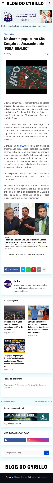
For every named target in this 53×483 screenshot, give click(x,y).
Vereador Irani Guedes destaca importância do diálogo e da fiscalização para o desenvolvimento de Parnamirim (38, 327)
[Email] (39, 269)
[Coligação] (14, 346)
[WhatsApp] (28, 269)
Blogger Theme (20, 477)
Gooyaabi (43, 477)
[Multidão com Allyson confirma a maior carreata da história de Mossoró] (14, 313)
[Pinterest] (33, 269)
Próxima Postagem (42, 401)
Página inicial (9, 34)
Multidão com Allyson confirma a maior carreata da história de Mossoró (13, 326)
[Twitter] (23, 269)
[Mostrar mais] (44, 269)
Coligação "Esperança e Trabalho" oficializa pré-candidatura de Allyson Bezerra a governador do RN (14, 360)
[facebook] (15, 440)
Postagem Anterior (10, 401)
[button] (3, 3)
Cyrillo (17, 281)
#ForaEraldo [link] (18, 127)
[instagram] (38, 440)
